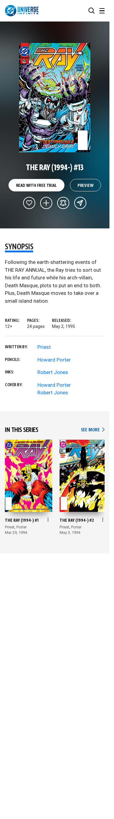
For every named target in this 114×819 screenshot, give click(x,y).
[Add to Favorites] (29, 203)
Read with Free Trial (36, 185)
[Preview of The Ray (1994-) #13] (55, 97)
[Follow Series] (63, 203)
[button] (91, 10)
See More (93, 430)
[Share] (80, 203)
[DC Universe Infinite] (22, 11)
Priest (44, 347)
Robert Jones (52, 372)
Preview (86, 185)
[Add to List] (46, 203)
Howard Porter (54, 360)
